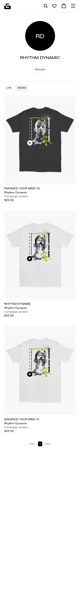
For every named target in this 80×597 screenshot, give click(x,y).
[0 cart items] (63, 6)
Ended (22, 87)
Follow (40, 69)
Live (8, 87)
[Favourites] (54, 6)
